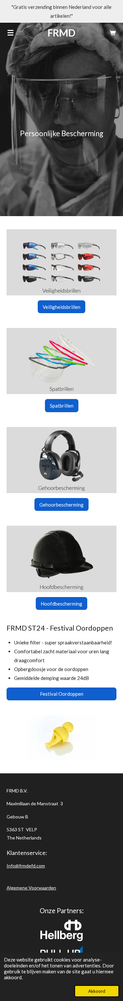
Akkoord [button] (96, 991)
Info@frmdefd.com (26, 865)
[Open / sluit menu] (10, 32)
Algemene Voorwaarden (31, 887)
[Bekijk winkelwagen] (112, 32)
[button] (110, 721)
